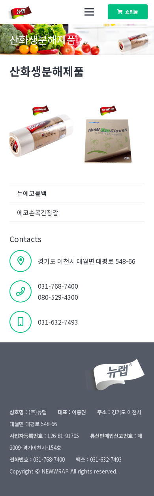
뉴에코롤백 (32, 193)
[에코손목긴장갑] (111, 131)
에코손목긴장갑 (37, 212)
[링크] (23, 12)
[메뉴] (89, 12)
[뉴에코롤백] (43, 131)
